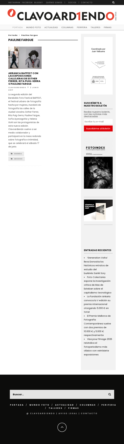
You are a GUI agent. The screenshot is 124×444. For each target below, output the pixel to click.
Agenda (18, 154)
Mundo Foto (33, 27)
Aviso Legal (68, 413)
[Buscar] (113, 2)
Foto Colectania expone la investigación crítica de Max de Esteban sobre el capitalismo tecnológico (97, 285)
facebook (27, 2)
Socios (72, 2)
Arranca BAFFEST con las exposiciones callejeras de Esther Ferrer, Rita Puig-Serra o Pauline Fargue (24, 78)
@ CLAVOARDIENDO (40, 413)
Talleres (95, 27)
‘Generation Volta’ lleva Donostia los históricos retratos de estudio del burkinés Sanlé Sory (96, 265)
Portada (18, 27)
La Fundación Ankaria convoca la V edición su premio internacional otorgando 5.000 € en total (97, 304)
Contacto (86, 2)
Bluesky (38, 2)
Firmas (108, 27)
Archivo (18, 159)
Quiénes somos (54, 2)
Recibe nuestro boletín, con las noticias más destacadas (97, 114)
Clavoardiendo (17, 87)
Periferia (82, 27)
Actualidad (51, 27)
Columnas (67, 27)
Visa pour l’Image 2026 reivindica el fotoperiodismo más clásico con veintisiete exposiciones (98, 346)
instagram (14, 2)
